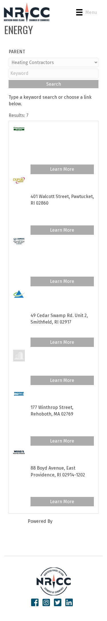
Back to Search (24, 45)
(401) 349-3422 (45, 306)
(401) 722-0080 (46, 187)
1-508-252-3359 (46, 398)
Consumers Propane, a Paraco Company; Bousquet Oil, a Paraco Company (60, 135)
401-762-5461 (44, 149)
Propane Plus (45, 391)
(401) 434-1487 (45, 458)
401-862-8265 (45, 254)
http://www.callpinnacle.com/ (62, 331)
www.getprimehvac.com (55, 369)
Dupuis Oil (42, 180)
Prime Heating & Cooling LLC (62, 353)
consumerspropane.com (56, 158)
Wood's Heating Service (56, 452)
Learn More (62, 169)
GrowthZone (66, 521)
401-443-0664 (45, 360)
